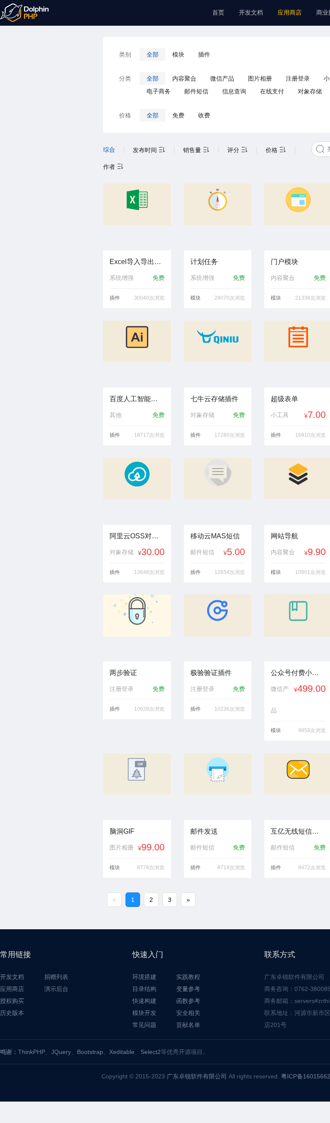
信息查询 (234, 91)
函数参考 (188, 1000)
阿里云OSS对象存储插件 (148, 536)
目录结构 (144, 988)
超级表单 (284, 398)
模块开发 (144, 1012)
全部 (153, 54)
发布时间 (146, 150)
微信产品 (222, 78)
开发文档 (251, 12)
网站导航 (284, 536)
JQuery (61, 1051)
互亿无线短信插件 (298, 831)
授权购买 (12, 1000)
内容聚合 (184, 78)
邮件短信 (196, 91)
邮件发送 (204, 831)
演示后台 (56, 988)
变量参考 (188, 988)
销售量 (193, 150)
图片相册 (260, 78)
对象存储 (310, 91)
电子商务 (159, 91)
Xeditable (121, 1051)
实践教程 (188, 976)
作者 (110, 166)
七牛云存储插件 (214, 398)
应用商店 (290, 12)
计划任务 (204, 261)
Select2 (151, 1051)
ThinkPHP (31, 1051)
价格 (272, 150)
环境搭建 (144, 976)
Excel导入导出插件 (139, 261)
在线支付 (272, 91)
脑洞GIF (122, 831)
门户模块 (284, 261)
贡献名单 (188, 1024)
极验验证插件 (211, 672)
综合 (109, 149)
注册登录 (298, 78)
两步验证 (123, 672)
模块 (178, 54)
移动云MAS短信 (215, 536)
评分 (234, 150)
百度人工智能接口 (137, 398)
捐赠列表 (56, 976)
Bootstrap (90, 1051)
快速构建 (144, 1000)
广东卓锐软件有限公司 (197, 1076)
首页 (218, 12)
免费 (178, 115)
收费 (204, 115)
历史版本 (12, 1012)
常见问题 (144, 1024)
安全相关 (188, 1012)
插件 (204, 54)
